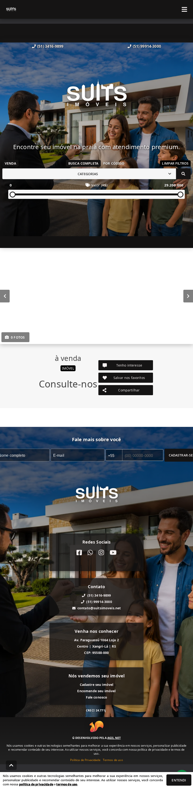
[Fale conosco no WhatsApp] (90, 552)
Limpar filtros (175, 163)
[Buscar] (183, 173)
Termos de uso (113, 760)
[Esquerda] (5, 296)
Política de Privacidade (85, 760)
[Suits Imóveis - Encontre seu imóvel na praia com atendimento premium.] (96, 96)
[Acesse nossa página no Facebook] (79, 552)
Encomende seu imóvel (96, 691)
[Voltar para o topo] (11, 765)
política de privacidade (36, 784)
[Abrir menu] (184, 9)
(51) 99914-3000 (147, 46)
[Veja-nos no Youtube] (113, 552)
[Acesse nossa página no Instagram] (101, 552)
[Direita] (188, 296)
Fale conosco (96, 697)
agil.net (114, 738)
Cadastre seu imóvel (96, 684)
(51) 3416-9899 (50, 46)
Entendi (179, 780)
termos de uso (66, 784)
